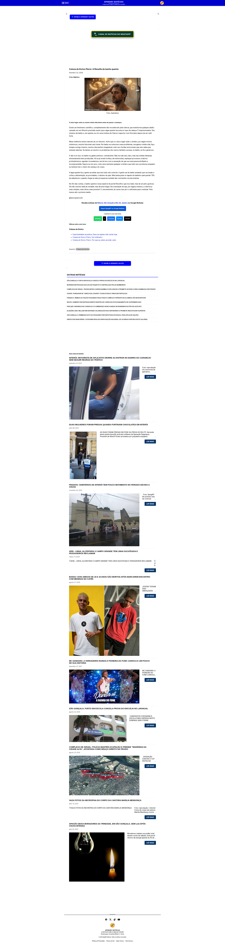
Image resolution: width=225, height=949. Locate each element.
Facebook (111, 218)
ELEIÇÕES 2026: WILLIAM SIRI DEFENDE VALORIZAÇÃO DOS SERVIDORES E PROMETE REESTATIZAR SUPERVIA (106, 311)
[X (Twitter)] (110, 919)
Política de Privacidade (98, 941)
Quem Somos (120, 941)
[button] (65, 3)
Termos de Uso (110, 941)
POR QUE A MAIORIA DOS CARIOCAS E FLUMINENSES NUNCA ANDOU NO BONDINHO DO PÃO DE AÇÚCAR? (104, 306)
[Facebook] (106, 919)
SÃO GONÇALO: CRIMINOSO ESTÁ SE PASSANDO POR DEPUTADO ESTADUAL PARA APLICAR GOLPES (103, 315)
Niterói (100, 203)
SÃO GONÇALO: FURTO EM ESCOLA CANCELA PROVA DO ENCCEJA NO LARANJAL (96, 280)
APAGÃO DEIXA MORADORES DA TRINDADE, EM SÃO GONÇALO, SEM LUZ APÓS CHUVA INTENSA (107, 825)
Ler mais (150, 377)
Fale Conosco (129, 941)
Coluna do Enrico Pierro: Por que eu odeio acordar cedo (94, 240)
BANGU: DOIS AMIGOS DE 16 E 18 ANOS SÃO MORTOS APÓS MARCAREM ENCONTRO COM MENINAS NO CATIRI (109, 578)
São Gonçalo (109, 203)
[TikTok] (114, 919)
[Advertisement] (112, 51)
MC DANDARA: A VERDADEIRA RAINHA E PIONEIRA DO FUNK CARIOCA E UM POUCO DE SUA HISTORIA (109, 662)
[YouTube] (119, 919)
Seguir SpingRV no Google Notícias (112, 208)
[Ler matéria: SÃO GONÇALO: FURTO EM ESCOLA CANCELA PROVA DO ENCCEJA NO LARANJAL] (151, 720)
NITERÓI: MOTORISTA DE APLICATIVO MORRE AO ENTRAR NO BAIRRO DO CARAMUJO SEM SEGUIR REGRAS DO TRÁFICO (110, 359)
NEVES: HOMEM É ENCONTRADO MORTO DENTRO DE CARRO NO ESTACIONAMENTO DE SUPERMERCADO (104, 302)
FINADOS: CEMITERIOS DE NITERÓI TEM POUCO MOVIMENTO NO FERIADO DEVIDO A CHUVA (109, 486)
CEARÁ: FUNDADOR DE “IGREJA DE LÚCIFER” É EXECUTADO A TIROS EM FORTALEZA (97, 293)
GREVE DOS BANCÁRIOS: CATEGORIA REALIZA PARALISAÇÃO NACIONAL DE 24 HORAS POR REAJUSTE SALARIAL (107, 319)
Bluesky (119, 218)
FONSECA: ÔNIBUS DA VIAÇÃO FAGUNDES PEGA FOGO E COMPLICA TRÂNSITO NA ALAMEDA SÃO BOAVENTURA (106, 298)
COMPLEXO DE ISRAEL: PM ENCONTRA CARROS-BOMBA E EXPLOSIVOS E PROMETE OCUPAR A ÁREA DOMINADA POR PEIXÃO (111, 289)
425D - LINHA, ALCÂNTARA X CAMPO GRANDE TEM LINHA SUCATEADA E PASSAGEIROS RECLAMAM (103, 552)
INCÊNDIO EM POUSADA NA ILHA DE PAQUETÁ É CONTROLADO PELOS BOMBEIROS (96, 285)
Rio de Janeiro (122, 203)
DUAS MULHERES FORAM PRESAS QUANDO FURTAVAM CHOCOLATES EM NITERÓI (108, 425)
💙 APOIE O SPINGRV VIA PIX (83, 17)
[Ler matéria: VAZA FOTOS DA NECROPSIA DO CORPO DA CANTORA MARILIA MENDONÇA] (151, 812)
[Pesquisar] (158, 14)
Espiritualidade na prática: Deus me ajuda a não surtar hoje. (95, 234)
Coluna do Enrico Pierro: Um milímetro (87, 237)
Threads (127, 218)
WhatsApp (98, 218)
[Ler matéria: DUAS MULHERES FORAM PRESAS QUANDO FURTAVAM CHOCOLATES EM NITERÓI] (151, 436)
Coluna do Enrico (82, 249)
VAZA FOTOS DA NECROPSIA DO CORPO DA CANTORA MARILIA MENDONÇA (105, 800)
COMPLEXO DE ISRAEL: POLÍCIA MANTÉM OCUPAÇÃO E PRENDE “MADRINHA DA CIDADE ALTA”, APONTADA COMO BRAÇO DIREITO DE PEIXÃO (107, 748)
